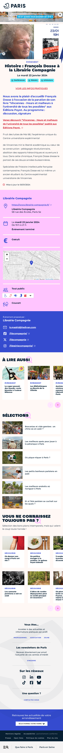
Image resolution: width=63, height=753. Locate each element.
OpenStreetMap (49, 279)
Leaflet (37, 279)
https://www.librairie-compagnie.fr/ (30, 205)
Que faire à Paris (24, 747)
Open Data (18, 738)
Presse (8, 738)
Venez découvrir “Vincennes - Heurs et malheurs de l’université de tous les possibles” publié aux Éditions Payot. (30, 124)
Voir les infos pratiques (32, 88)
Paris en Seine (47, 747)
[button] (31, 263)
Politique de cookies (35, 738)
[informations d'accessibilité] (18, 295)
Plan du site (52, 738)
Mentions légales (13, 734)
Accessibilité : (41, 734)
